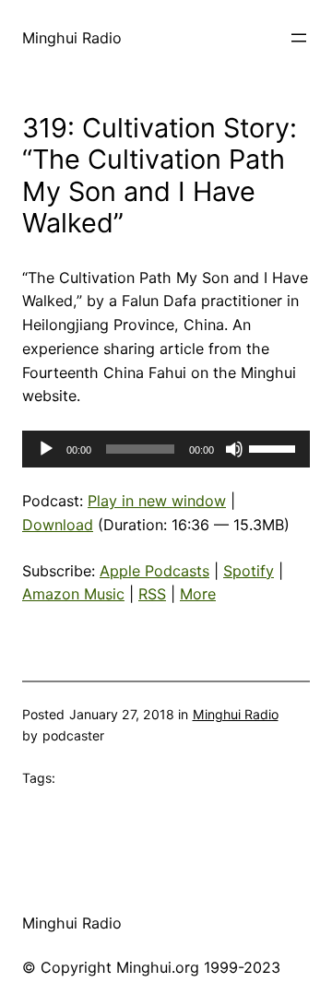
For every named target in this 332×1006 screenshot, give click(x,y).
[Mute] (234, 449)
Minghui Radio (72, 38)
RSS (152, 594)
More (198, 594)
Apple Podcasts (154, 571)
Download (57, 524)
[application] (166, 449)
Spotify (248, 571)
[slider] (275, 447)
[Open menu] (299, 38)
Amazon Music (73, 594)
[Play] (46, 449)
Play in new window (157, 500)
